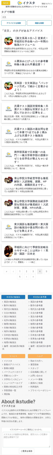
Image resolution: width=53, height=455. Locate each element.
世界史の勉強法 (10, 338)
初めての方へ (36, 361)
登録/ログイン (47, 4)
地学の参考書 (36, 331)
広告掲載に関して (38, 372)
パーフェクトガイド (12, 372)
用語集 (6, 394)
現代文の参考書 (37, 309)
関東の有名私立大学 (12, 387)
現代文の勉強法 (10, 309)
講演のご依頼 (36, 383)
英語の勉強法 (9, 302)
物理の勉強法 (9, 324)
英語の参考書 (36, 302)
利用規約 (34, 387)
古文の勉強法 (9, 313)
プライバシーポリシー (40, 390)
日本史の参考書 (37, 335)
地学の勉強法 (9, 331)
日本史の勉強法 (10, 335)
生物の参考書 (36, 327)
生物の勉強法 (9, 327)
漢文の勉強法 (9, 316)
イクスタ (7, 361)
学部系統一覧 (9, 390)
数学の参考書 (36, 305)
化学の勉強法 (9, 320)
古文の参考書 (36, 313)
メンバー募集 (36, 379)
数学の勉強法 (9, 305)
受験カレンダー (10, 375)
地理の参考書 (36, 342)
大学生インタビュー (12, 379)
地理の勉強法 (9, 342)
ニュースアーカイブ (12, 383)
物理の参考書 (36, 324)
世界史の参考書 (37, 338)
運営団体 (34, 364)
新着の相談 (8, 368)
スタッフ (34, 368)
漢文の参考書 (36, 316)
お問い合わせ (36, 375)
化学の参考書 (36, 320)
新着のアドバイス (11, 364)
